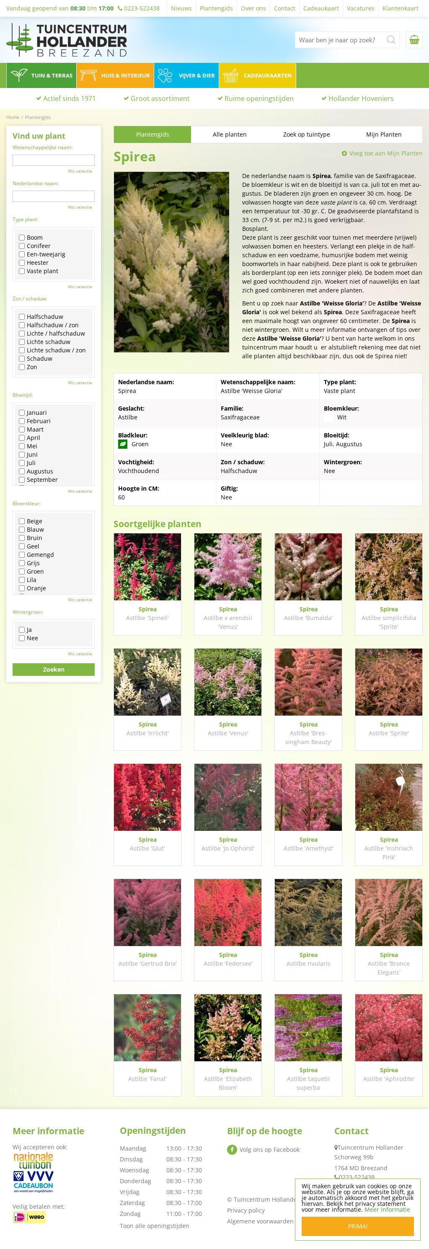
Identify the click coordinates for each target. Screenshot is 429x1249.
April (33, 438)
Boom (35, 237)
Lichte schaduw (48, 342)
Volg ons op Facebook (270, 1149)
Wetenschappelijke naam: (42, 147)
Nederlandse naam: (36, 183)
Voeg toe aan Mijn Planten (386, 153)
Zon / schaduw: (30, 298)
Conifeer (39, 246)
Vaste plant (42, 271)
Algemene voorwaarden (260, 1221)
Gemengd (40, 555)
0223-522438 (357, 1177)
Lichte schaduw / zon (56, 350)
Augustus (40, 471)
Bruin (34, 538)
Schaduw (39, 359)
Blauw (35, 530)
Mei (32, 446)
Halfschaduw (45, 317)
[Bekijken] (414, 39)
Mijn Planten (384, 134)
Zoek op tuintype (306, 134)
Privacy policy (246, 1210)
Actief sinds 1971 (69, 98)
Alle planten (230, 134)
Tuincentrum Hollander (370, 1147)
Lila (31, 580)
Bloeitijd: (23, 394)
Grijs (33, 563)
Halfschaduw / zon (53, 325)
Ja (29, 630)
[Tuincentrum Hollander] (66, 40)
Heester (38, 263)
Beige (34, 521)
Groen (35, 571)
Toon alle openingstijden (154, 1226)
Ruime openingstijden (259, 98)
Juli (31, 463)
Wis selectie (80, 171)
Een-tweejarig (46, 254)
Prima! (358, 1226)
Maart (35, 429)
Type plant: (25, 219)
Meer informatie (387, 1209)
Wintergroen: (28, 611)
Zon (32, 367)
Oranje (36, 588)
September (42, 480)
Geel (33, 546)
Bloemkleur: (27, 503)
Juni (32, 455)
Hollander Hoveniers (361, 98)
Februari (39, 421)
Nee (32, 638)
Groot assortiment (160, 98)
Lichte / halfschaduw (56, 333)
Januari (37, 413)
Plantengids (152, 134)
